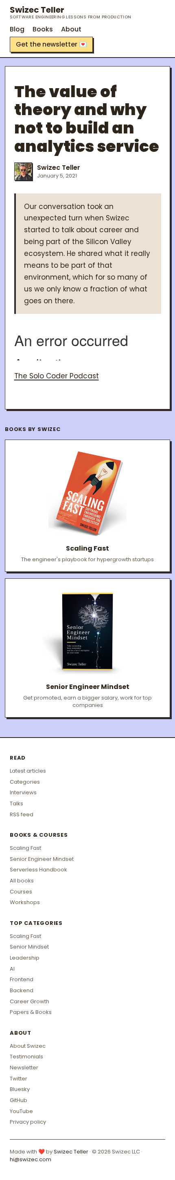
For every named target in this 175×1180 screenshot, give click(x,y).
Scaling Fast (25, 848)
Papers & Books (31, 1012)
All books (22, 880)
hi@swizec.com (30, 1159)
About (71, 29)
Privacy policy (28, 1122)
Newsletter (24, 1067)
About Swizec (28, 1046)
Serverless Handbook (38, 869)
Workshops (25, 902)
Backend (21, 990)
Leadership (24, 958)
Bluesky (20, 1089)
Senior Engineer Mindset (42, 859)
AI (12, 969)
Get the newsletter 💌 (51, 44)
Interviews (23, 792)
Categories (25, 782)
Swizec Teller (70, 12)
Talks (16, 803)
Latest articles (28, 771)
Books (43, 29)
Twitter (18, 1078)
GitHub (18, 1100)
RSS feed (21, 814)
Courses (21, 892)
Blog (17, 29)
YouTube (21, 1111)
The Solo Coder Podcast (56, 376)
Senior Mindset (29, 947)
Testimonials (26, 1056)
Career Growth (29, 1001)
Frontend (21, 979)
